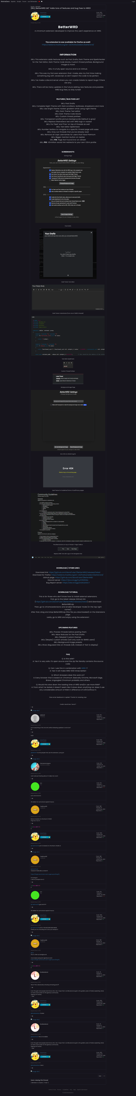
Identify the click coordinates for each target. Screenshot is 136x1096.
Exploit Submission (82, 1089)
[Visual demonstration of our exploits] (39, 1)
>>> (104, 1076)
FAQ (71, 1089)
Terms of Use (52, 1089)
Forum (24, 1)
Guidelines (65, 1089)
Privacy (59, 1089)
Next (100, 1076)
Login (133, 1)
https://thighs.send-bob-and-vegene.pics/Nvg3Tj (45, 874)
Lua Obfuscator (32, 1)
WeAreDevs (5, 1)
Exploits (13, 1)
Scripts (19, 1)
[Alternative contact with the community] (41, 1)
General (38, 6)
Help (74, 1089)
